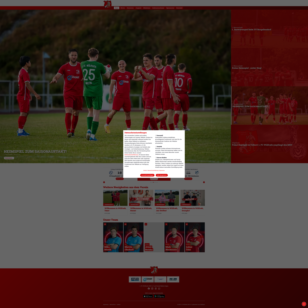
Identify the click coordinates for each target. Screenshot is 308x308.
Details (145, 170)
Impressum (162, 170)
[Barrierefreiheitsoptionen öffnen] (304, 304)
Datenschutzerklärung (131, 154)
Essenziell (160, 135)
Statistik (159, 146)
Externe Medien (162, 157)
